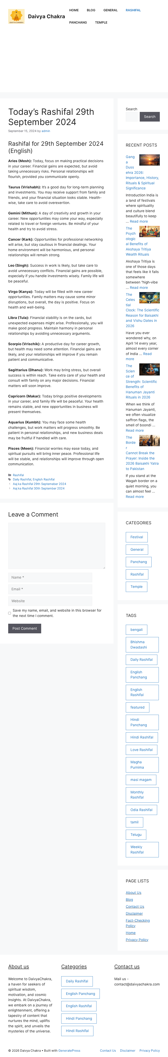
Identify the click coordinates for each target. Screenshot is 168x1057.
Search (131, 109)
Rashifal (133, 10)
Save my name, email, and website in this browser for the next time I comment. (57, 613)
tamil (134, 822)
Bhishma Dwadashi (139, 644)
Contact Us (135, 907)
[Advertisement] (84, 63)
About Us (133, 893)
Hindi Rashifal (142, 737)
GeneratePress (69, 1050)
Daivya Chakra (46, 16)
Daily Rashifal (22, 479)
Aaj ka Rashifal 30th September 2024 (39, 488)
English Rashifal (43, 479)
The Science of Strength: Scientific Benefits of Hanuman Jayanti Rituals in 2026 (141, 381)
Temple (101, 22)
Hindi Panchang (139, 722)
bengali (137, 630)
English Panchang (139, 674)
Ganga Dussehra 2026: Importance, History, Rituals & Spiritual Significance (142, 172)
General (110, 10)
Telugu (136, 835)
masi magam (141, 780)
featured (138, 707)
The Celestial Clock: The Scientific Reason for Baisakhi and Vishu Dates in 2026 (142, 310)
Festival (137, 537)
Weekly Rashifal (137, 849)
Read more (139, 221)
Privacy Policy (137, 940)
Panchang (78, 22)
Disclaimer (134, 913)
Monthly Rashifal (137, 795)
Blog (91, 10)
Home (74, 10)
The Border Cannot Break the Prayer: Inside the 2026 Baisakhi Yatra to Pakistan (142, 453)
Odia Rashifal (141, 810)
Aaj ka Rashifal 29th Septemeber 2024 (39, 484)
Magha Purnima (137, 764)
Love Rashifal (142, 750)
